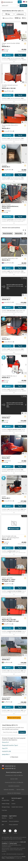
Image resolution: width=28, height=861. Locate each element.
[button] (26, 1)
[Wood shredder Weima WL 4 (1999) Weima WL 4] (14, 114)
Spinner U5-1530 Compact (14, 793)
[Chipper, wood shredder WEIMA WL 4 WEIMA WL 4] (14, 32)
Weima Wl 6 (18, 233)
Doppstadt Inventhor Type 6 (10, 745)
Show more (14, 757)
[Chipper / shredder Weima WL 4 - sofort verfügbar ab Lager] (14, 566)
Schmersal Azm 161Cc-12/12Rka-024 (14, 782)
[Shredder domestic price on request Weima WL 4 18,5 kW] (14, 73)
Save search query (14, 717)
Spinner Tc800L (20, 789)
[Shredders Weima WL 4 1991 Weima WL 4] (14, 247)
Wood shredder (7, 233)
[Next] (25, 32)
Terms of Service (10, 858)
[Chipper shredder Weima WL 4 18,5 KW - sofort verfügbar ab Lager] (14, 606)
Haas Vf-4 (4, 748)
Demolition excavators (13, 786)
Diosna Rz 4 (5, 742)
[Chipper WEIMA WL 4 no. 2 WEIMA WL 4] (14, 364)
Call (21, 55)
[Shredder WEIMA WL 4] (14, 154)
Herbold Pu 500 (6, 751)
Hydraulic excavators (9, 789)
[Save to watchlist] (25, 43)
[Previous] (2, 32)
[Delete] (18, 5)
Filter (8, 14)
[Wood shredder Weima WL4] (14, 445)
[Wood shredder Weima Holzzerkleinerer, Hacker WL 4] (14, 193)
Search (24, 5)
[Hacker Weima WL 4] (14, 485)
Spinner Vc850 (14, 779)
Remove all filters (8, 18)
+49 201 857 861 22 (10, 766)
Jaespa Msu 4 (5, 754)
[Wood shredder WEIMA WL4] (14, 646)
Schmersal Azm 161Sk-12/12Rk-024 (14, 775)
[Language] (24, 1)
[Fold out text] (14, 61)
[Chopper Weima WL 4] (14, 326)
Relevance (20, 14)
